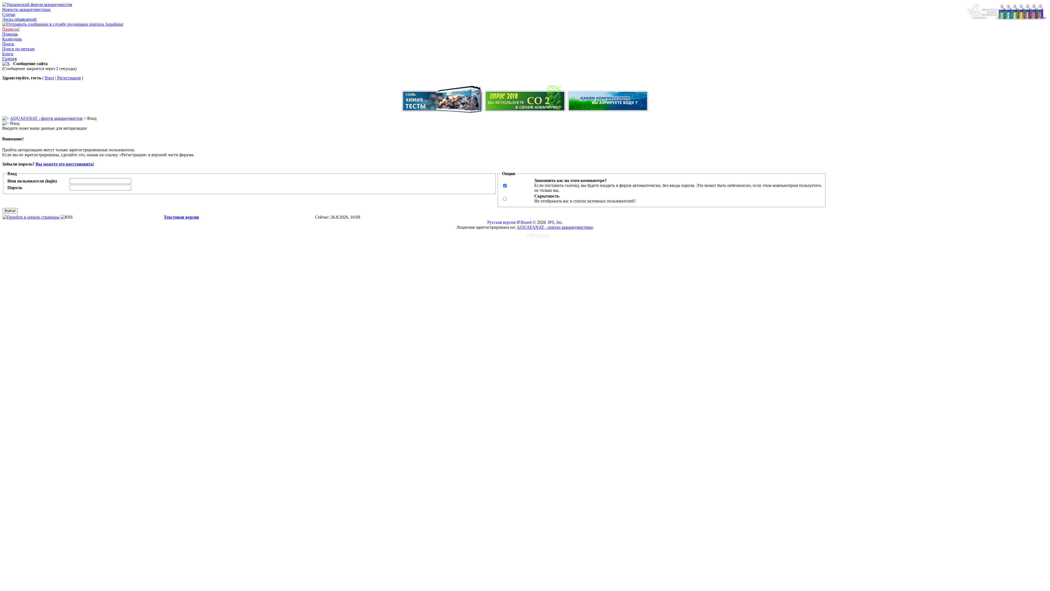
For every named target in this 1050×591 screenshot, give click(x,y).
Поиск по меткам (18, 49)
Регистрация (69, 78)
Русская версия (501, 222)
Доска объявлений (19, 19)
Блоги (7, 53)
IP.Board (524, 222)
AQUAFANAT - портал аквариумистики (555, 227)
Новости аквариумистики (26, 9)
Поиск (8, 44)
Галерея (9, 58)
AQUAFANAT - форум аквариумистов (46, 118)
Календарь (12, 39)
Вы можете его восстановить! (65, 164)
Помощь (10, 34)
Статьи (8, 14)
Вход (49, 78)
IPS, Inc (555, 222)
